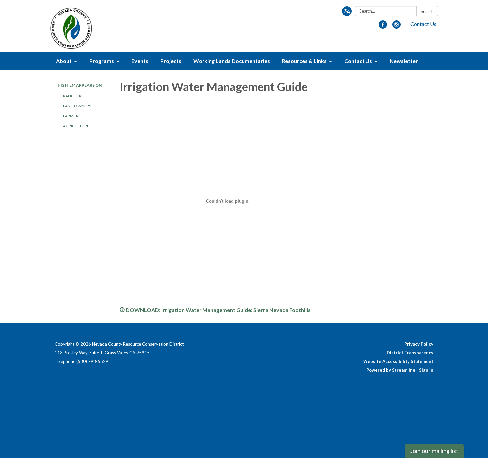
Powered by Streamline (390, 370)
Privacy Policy (418, 344)
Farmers (71, 115)
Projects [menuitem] (170, 61)
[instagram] (396, 26)
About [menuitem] (64, 61)
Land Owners (77, 105)
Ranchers (73, 95)
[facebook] (383, 26)
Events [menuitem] (139, 61)
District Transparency (410, 352)
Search (427, 11)
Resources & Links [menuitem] (304, 61)
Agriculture (76, 125)
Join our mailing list (434, 450)
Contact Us (423, 24)
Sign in (426, 370)
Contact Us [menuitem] (358, 61)
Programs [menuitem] (101, 61)
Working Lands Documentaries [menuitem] (231, 61)
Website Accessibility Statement (398, 361)
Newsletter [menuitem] (404, 61)
